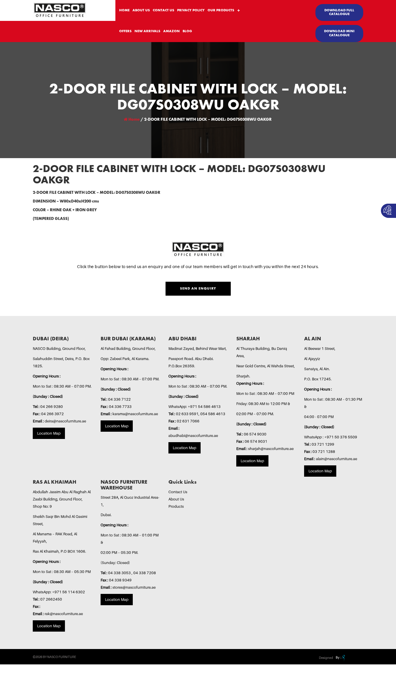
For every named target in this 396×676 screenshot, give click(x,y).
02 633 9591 (187, 413)
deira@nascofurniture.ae (65, 421)
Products (176, 506)
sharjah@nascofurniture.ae (271, 448)
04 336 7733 (120, 406)
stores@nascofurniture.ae (134, 587)
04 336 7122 (119, 399)
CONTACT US (163, 10)
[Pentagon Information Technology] (340, 658)
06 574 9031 (256, 441)
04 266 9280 (51, 406)
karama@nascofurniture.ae (135, 413)
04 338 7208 (144, 572)
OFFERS (125, 31)
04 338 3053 (120, 572)
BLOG (187, 31)
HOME (124, 10)
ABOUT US (141, 10)
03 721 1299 (323, 444)
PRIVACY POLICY (191, 10)
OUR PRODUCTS (221, 10)
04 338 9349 (120, 580)
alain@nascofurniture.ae (336, 458)
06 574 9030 (255, 434)
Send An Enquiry (198, 288)
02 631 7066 (188, 421)
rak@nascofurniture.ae (64, 613)
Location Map (49, 433)
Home (134, 120)
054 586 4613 (212, 413)
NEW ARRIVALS (147, 31)
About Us (176, 499)
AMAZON (171, 31)
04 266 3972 (52, 413)
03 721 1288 (324, 451)
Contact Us (177, 491)
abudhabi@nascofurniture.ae (193, 435)
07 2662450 (51, 599)
